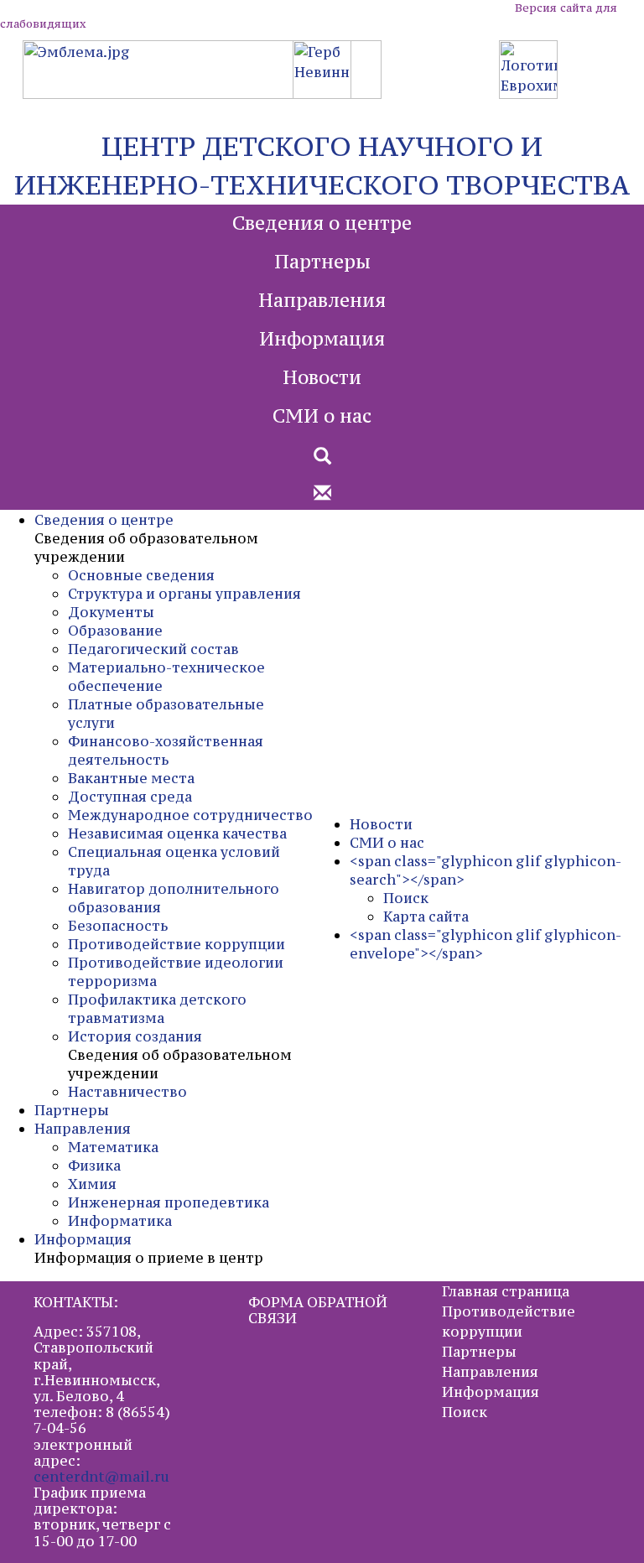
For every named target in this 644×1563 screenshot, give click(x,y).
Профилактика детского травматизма (157, 1008)
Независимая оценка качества (177, 833)
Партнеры (322, 261)
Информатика (120, 1221)
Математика (113, 1147)
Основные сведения (141, 575)
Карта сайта (426, 916)
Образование (115, 630)
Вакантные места (131, 778)
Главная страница (505, 1291)
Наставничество (127, 1092)
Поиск (405, 898)
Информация (322, 339)
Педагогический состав (153, 649)
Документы (111, 612)
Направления (322, 300)
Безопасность (118, 926)
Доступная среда (130, 796)
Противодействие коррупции (176, 944)
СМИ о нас (322, 416)
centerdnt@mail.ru (101, 1476)
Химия (92, 1184)
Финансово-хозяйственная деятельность (165, 750)
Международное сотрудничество (190, 815)
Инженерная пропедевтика (168, 1202)
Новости (322, 377)
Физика (94, 1165)
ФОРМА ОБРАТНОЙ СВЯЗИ (317, 1310)
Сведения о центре (322, 223)
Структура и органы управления (184, 593)
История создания (135, 1036)
